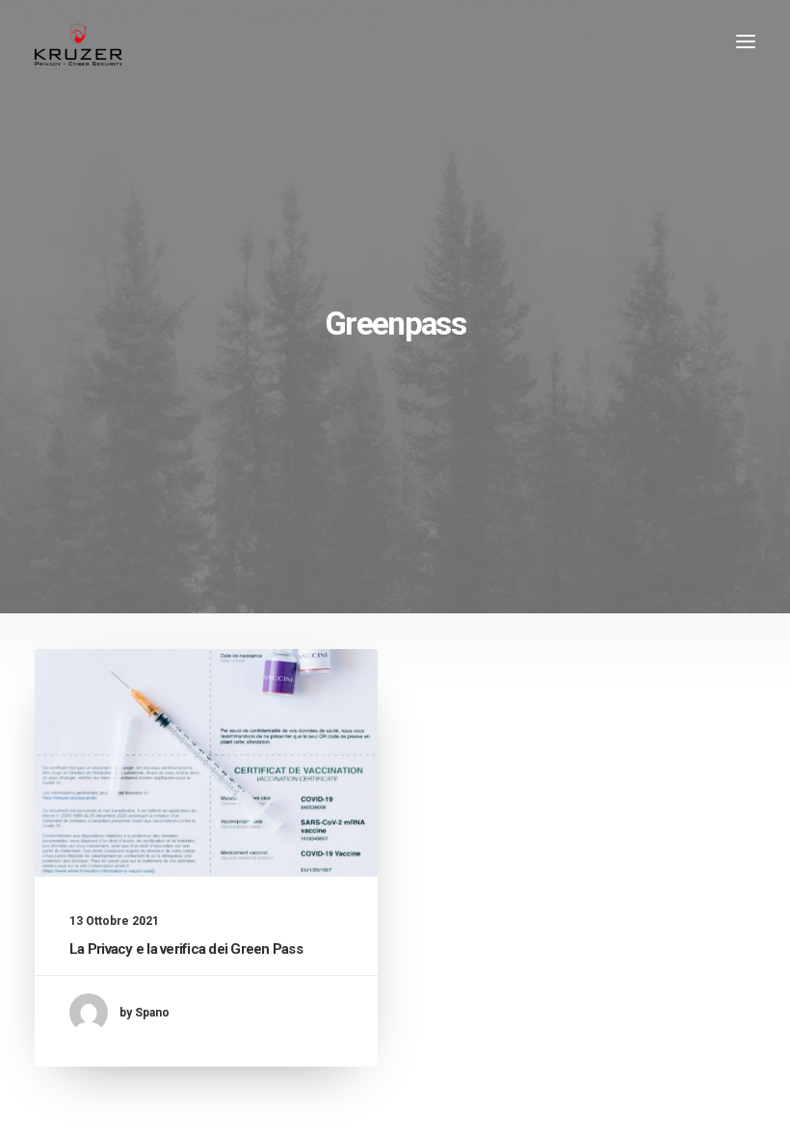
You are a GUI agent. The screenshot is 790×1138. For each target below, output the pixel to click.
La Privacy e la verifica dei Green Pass (186, 949)
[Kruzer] (78, 41)
